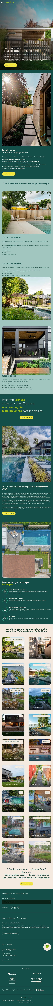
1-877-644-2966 (6, 955)
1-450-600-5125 (6, 954)
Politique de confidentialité (8, 1000)
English (30, 997)
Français (23, 997)
